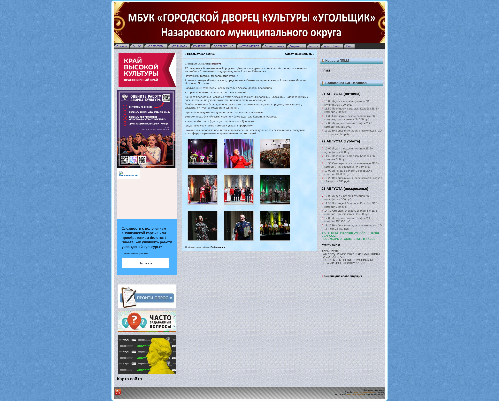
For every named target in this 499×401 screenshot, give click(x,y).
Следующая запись (298, 53)
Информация (218, 247)
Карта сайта (129, 378)
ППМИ (326, 70)
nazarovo (216, 64)
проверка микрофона (363, 392)
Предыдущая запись (201, 53)
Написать (145, 263)
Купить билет (331, 244)
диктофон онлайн (355, 394)
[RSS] (118, 392)
